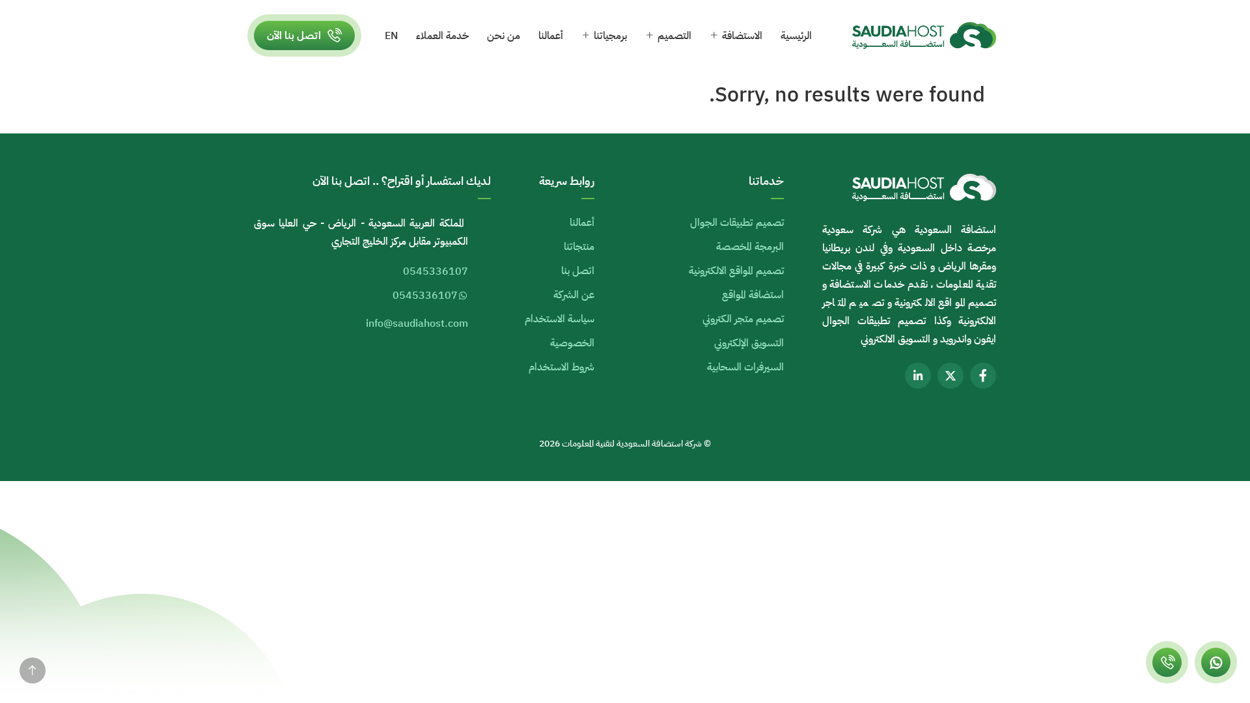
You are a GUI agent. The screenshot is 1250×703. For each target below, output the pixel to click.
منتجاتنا (579, 247)
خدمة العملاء (442, 36)
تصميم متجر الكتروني (743, 319)
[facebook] (983, 376)
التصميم (674, 36)
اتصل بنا (577, 271)
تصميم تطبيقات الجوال (737, 222)
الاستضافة (742, 36)
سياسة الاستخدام (559, 319)
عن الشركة (573, 295)
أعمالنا (550, 36)
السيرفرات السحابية (745, 367)
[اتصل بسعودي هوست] (1167, 662)
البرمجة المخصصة (750, 247)
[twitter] (951, 376)
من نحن (503, 36)
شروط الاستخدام (561, 367)
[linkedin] (918, 376)
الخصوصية (572, 343)
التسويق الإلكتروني (749, 343)
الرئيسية (796, 36)
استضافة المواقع (753, 295)
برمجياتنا (610, 36)
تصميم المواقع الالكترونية (736, 271)
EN (391, 36)
